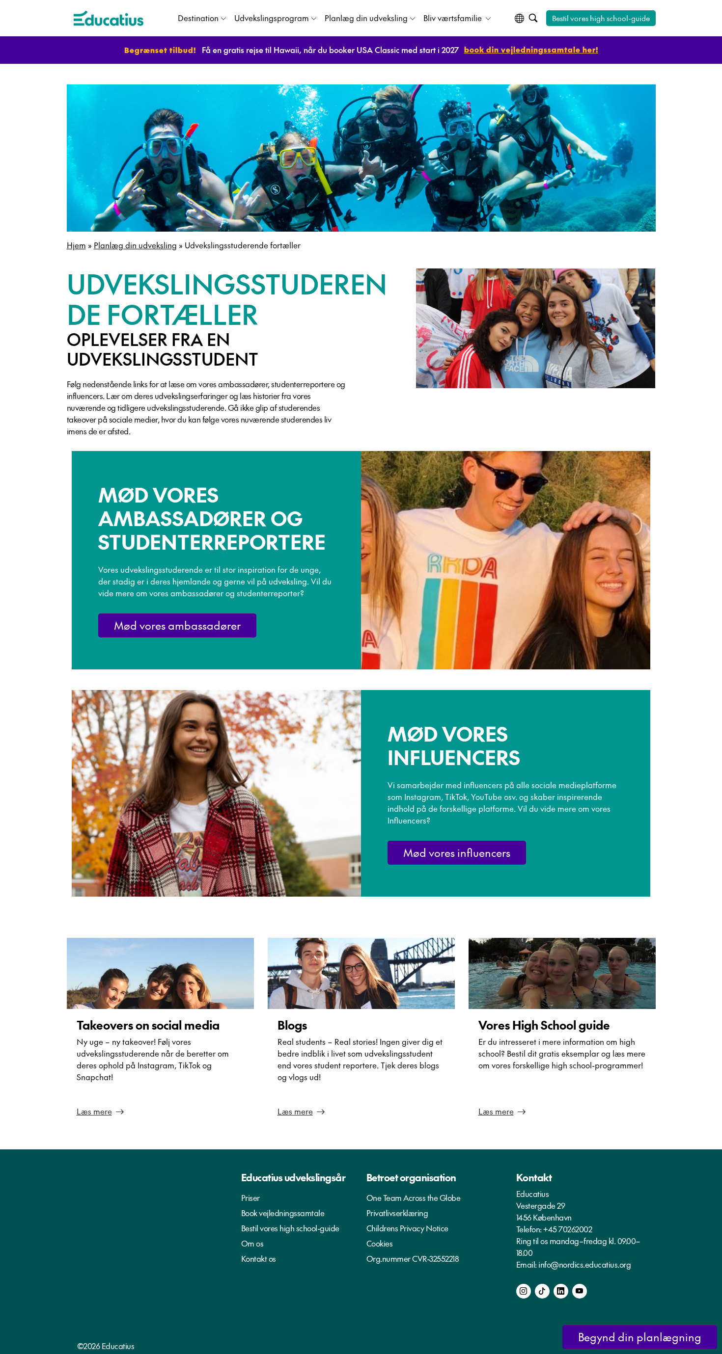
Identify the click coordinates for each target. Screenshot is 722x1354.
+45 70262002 (567, 1228)
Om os (252, 1243)
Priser (250, 1197)
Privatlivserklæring (397, 1212)
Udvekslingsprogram (271, 17)
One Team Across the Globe (413, 1197)
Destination (198, 17)
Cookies (379, 1243)
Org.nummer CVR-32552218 (412, 1258)
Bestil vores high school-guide (601, 18)
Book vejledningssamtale (283, 1212)
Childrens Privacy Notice (407, 1227)
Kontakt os (258, 1258)
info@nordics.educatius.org (584, 1264)
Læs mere (94, 1111)
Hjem (76, 244)
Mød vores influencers (456, 852)
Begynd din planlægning (639, 1336)
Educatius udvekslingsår (293, 1177)
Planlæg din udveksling (366, 17)
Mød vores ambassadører (177, 625)
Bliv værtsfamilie (453, 17)
